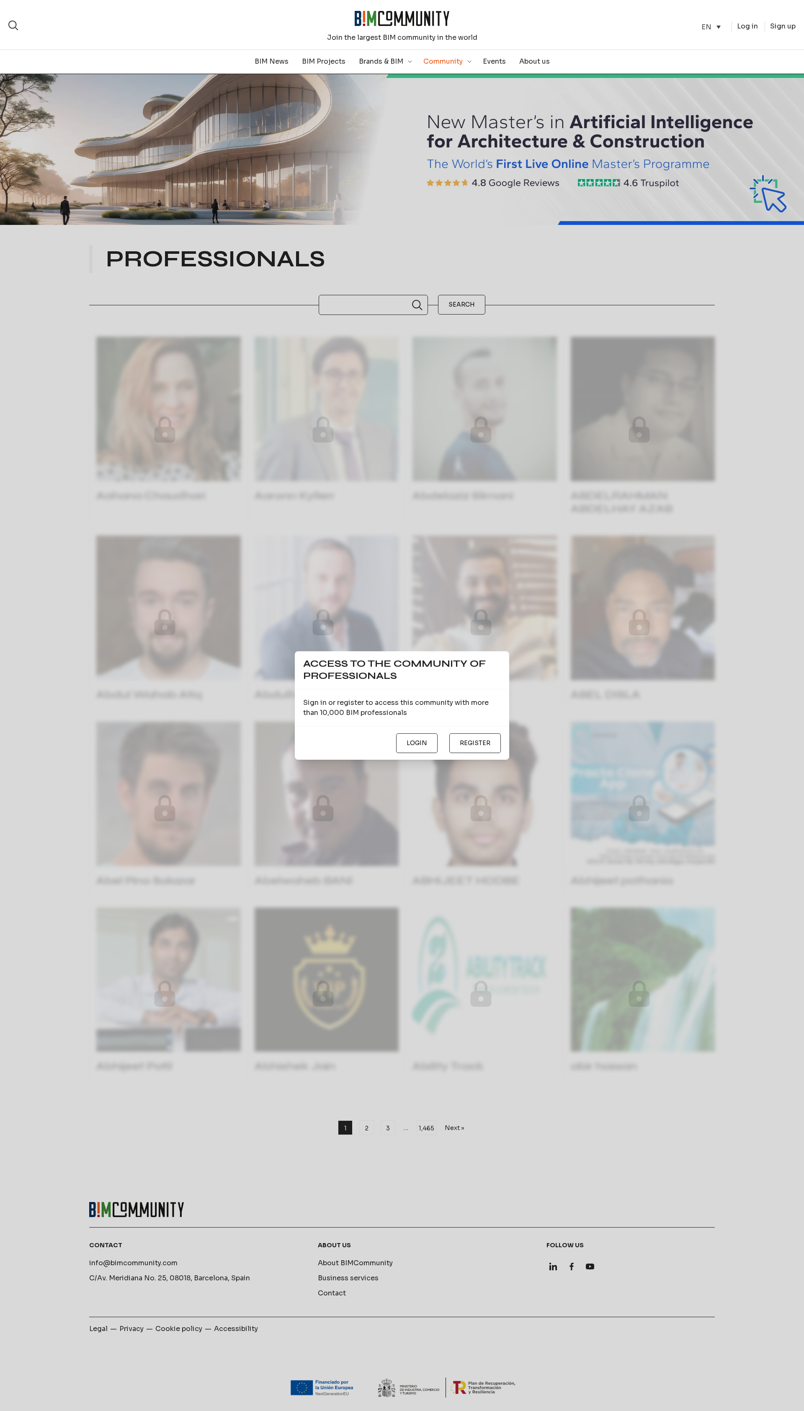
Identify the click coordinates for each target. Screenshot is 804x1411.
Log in (747, 26)
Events (494, 61)
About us (534, 61)
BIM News (272, 61)
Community (443, 61)
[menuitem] (711, 27)
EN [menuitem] (706, 26)
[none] (711, 27)
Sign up (783, 26)
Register (475, 743)
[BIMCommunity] (402, 18)
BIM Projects (323, 61)
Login (417, 743)
